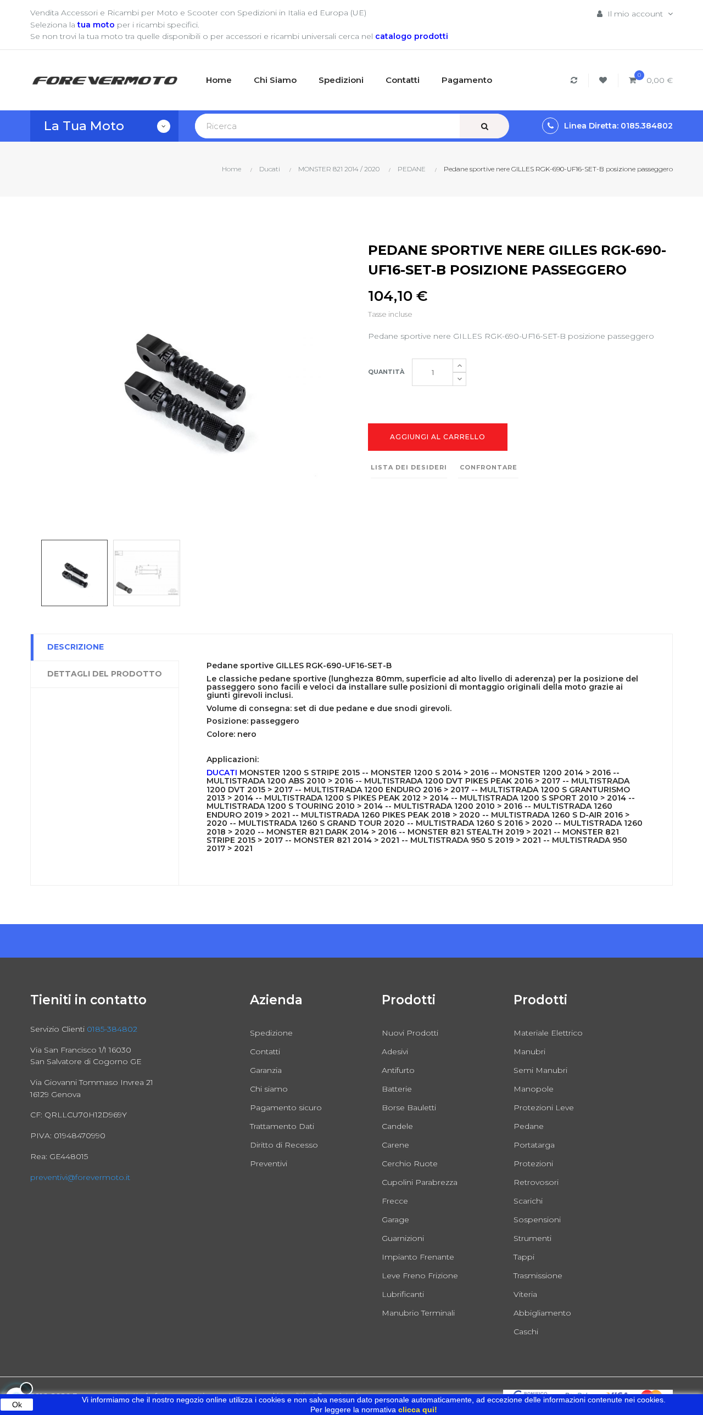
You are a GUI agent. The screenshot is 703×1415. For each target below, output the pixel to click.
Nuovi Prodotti (410, 1033)
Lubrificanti (403, 1294)
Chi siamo (269, 1089)
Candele (397, 1126)
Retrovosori (536, 1182)
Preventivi (268, 1163)
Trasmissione (538, 1275)
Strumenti (532, 1238)
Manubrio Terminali (418, 1313)
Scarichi (528, 1201)
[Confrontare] (575, 80)
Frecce (395, 1201)
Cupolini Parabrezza (419, 1182)
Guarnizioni (403, 1238)
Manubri (529, 1051)
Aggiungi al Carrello (438, 437)
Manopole (534, 1089)
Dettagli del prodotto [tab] (104, 674)
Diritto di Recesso (284, 1145)
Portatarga (534, 1145)
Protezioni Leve (544, 1107)
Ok (17, 1404)
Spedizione (271, 1033)
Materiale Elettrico (548, 1033)
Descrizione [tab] (75, 647)
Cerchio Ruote (410, 1163)
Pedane (529, 1126)
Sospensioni (537, 1219)
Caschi (526, 1331)
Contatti (265, 1051)
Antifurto (398, 1070)
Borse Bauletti (409, 1107)
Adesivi (395, 1051)
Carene (395, 1145)
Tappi (524, 1257)
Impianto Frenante (418, 1257)
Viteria (525, 1294)
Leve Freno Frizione (420, 1275)
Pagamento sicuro (286, 1107)
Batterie (397, 1089)
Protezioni (533, 1163)
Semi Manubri (540, 1070)
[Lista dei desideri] (604, 80)
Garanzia (266, 1070)
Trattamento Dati (282, 1126)
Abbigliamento (542, 1313)
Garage (395, 1219)
